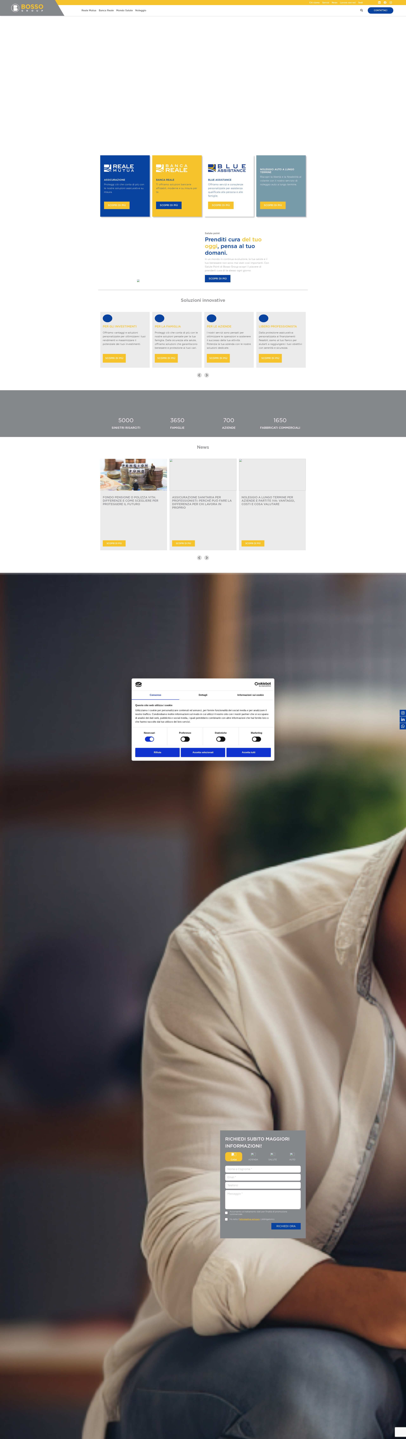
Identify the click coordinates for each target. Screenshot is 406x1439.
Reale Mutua (89, 10)
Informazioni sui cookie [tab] (250, 695)
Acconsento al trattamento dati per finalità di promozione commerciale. (258, 1212)
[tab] (199, 575)
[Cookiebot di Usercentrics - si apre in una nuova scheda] (257, 684)
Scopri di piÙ (114, 543)
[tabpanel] (263, 1197)
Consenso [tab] (155, 695)
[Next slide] (206, 375)
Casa (234, 1159)
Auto (292, 1159)
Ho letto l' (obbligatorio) (252, 1219)
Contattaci (380, 10)
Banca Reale (106, 10)
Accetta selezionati (203, 752)
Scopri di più (117, 205)
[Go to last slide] (199, 557)
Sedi (360, 2)
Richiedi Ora (286, 1226)
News (334, 2)
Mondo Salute (124, 10)
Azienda (253, 1159)
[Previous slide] (199, 375)
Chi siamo (314, 2)
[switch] (185, 739)
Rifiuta (157, 752)
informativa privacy (249, 1219)
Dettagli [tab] (203, 695)
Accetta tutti (248, 752)
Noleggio (140, 10)
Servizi (325, 2)
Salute (272, 1159)
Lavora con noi (348, 2)
